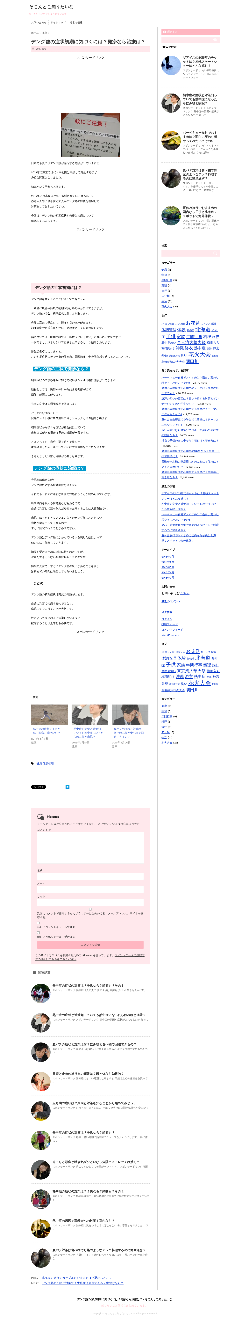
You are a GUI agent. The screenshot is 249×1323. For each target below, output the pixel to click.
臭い (184, 355)
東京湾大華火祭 (191, 343)
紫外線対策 (174, 356)
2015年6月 (167, 562)
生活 (164, 301)
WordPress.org (170, 635)
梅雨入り (213, 343)
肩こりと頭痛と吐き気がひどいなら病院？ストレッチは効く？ (96, 1162)
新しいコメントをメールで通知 (56, 927)
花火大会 (166, 306)
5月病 (164, 324)
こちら (184, 593)
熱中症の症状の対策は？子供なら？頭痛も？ (84, 1132)
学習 (164, 275)
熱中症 (200, 348)
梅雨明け (168, 348)
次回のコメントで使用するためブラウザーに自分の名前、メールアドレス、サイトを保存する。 (90, 915)
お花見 (193, 323)
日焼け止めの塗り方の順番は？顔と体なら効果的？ (88, 1074)
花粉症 (215, 356)
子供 (171, 336)
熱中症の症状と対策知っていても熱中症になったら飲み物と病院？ (88, 733)
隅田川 (192, 362)
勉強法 (190, 330)
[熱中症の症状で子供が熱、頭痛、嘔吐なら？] (49, 715)
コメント (44, 830)
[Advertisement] (90, 84)
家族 (181, 337)
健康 (39, 763)
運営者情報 (76, 22)
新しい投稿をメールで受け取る (56, 937)
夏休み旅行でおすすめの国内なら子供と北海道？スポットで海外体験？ (200, 212)
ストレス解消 (208, 324)
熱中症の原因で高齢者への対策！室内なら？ (84, 1221)
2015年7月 (167, 556)
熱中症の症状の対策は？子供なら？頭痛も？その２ (88, 1191)
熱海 (209, 348)
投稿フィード (169, 624)
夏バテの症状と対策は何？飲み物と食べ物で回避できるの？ (129, 733)
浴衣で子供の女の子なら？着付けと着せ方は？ (190, 440)
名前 (40, 870)
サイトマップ (58, 22)
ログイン (166, 619)
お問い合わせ (38, 22)
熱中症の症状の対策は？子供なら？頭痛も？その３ (88, 985)
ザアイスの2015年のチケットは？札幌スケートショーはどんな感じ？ (200, 62)
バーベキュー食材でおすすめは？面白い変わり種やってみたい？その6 (200, 137)
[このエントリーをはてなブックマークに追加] (67, 787)
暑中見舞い (168, 343)
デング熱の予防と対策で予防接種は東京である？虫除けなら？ (83, 1283)
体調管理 (48, 763)
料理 (164, 285)
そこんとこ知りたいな (51, 7)
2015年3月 (167, 577)
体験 (181, 330)
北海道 (202, 330)
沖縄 (180, 348)
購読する (171, 32)
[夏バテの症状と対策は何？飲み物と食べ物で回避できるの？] (130, 715)
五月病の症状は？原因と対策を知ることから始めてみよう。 (95, 1103)
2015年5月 (167, 567)
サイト (41, 896)
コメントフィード (172, 629)
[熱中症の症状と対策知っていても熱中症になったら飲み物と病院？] (90, 715)
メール (41, 883)
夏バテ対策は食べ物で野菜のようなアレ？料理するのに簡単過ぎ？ (99, 1250)
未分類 (165, 296)
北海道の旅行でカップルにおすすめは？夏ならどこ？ (77, 1278)
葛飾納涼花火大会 (173, 362)
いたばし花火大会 (176, 324)
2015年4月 (167, 572)
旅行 (164, 290)
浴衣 (189, 348)
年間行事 (166, 280)
